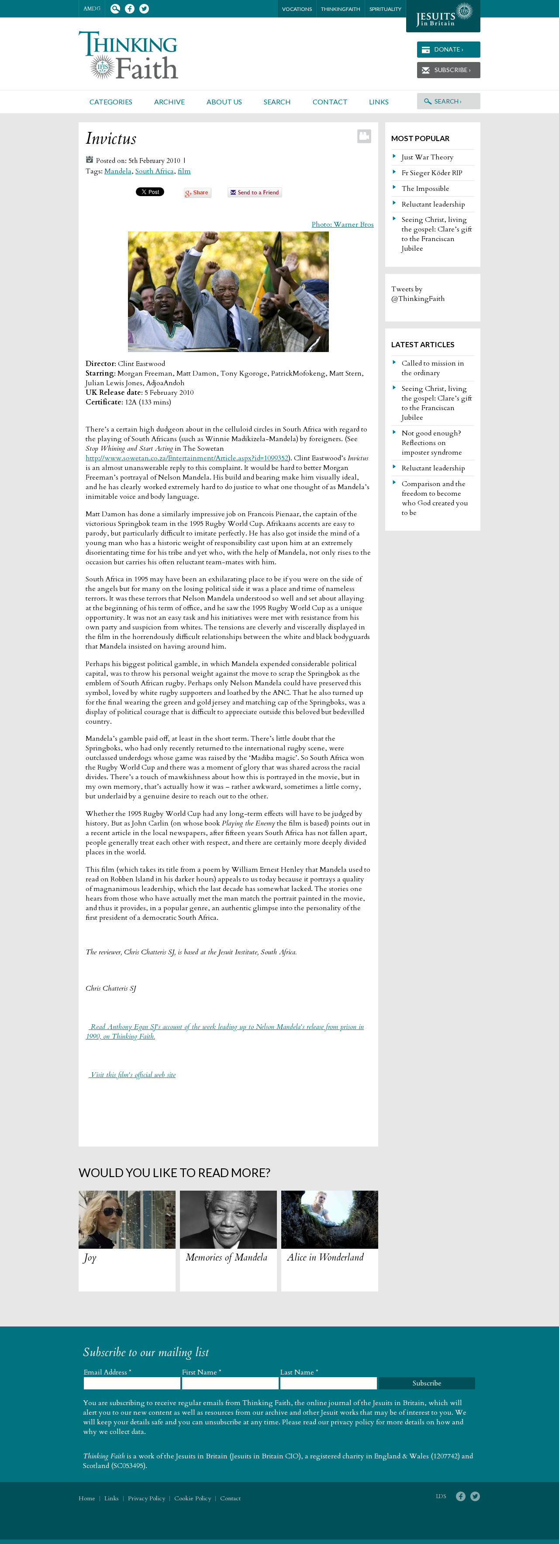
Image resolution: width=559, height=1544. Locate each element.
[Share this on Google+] (197, 195)
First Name (201, 1372)
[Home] (139, 55)
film (184, 171)
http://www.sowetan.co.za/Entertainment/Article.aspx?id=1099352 (187, 458)
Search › (448, 101)
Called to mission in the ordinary (433, 368)
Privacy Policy (146, 1498)
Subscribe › (453, 69)
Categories (111, 101)
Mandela (117, 171)
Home (87, 1498)
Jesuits (443, 16)
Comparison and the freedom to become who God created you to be (435, 498)
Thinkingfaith (340, 9)
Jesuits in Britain (202, 1456)
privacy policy (352, 1422)
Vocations (297, 9)
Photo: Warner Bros (343, 224)
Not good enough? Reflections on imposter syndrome (432, 442)
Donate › (449, 49)
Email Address (107, 1372)
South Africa (154, 171)
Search (115, 8)
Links (379, 101)
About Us (224, 101)
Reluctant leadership (433, 204)
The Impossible (425, 188)
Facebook (129, 8)
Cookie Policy (192, 1498)
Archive (169, 101)
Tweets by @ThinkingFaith (418, 294)
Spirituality (385, 9)
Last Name (299, 1372)
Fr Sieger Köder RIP (432, 173)
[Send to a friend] (255, 195)
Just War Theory (428, 157)
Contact (330, 101)
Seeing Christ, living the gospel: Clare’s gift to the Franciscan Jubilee (437, 234)
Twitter (143, 8)
